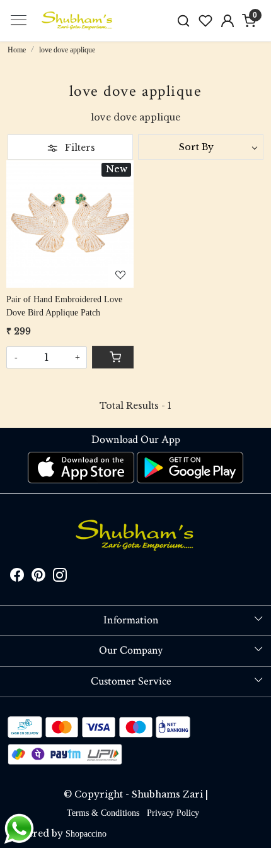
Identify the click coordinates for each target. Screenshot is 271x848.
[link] (184, 20)
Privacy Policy (173, 813)
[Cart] (113, 357)
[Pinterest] (38, 577)
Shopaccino (86, 834)
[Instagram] (59, 577)
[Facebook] (17, 577)
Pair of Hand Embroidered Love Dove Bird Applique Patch (64, 306)
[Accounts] (227, 21)
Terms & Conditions (103, 813)
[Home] (77, 20)
